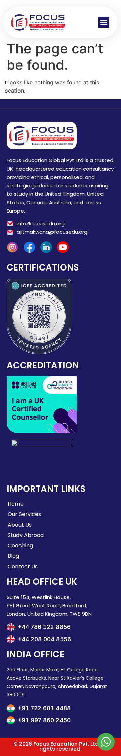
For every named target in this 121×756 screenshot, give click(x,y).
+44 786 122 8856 (44, 627)
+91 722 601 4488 (44, 708)
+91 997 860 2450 (44, 720)
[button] (103, 22)
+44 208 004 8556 (44, 639)
